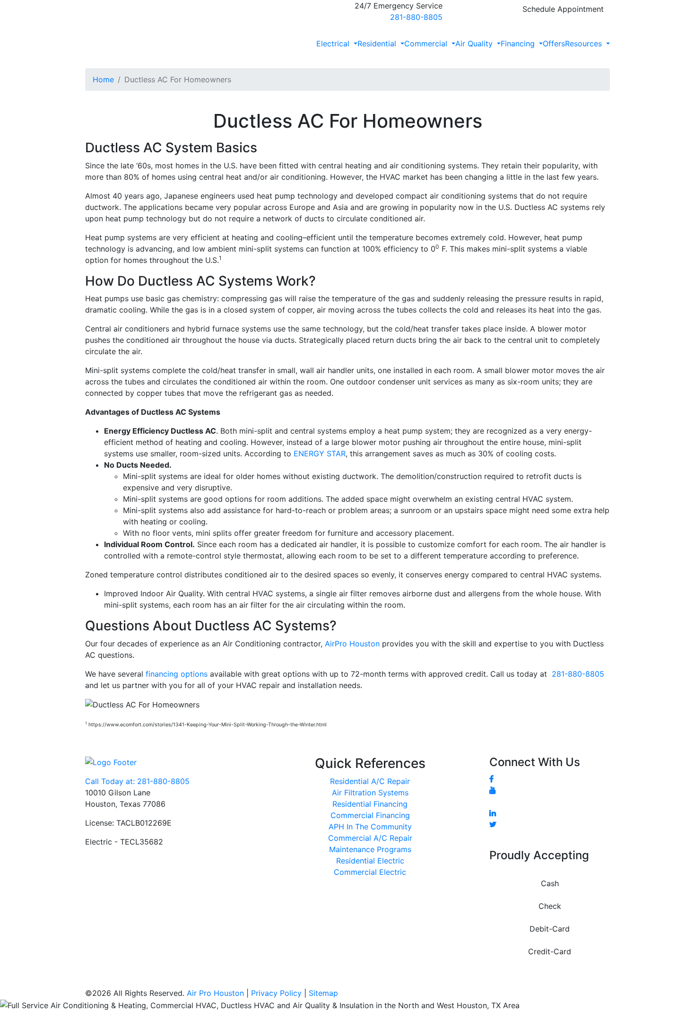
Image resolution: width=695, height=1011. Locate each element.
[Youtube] (492, 790)
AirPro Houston (352, 643)
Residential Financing (370, 804)
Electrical (334, 43)
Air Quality (475, 43)
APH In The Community (370, 826)
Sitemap (323, 993)
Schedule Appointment (563, 9)
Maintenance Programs (370, 849)
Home (103, 79)
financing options (177, 674)
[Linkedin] (492, 813)
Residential (378, 43)
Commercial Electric (370, 872)
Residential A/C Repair (370, 781)
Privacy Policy (276, 993)
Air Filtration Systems (370, 792)
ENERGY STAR (320, 453)
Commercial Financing (370, 815)
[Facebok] (491, 779)
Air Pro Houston (215, 993)
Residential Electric (370, 860)
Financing (519, 43)
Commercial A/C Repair (370, 838)
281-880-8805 (416, 17)
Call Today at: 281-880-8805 (137, 781)
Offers (554, 43)
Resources (584, 43)
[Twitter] (492, 824)
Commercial (427, 43)
